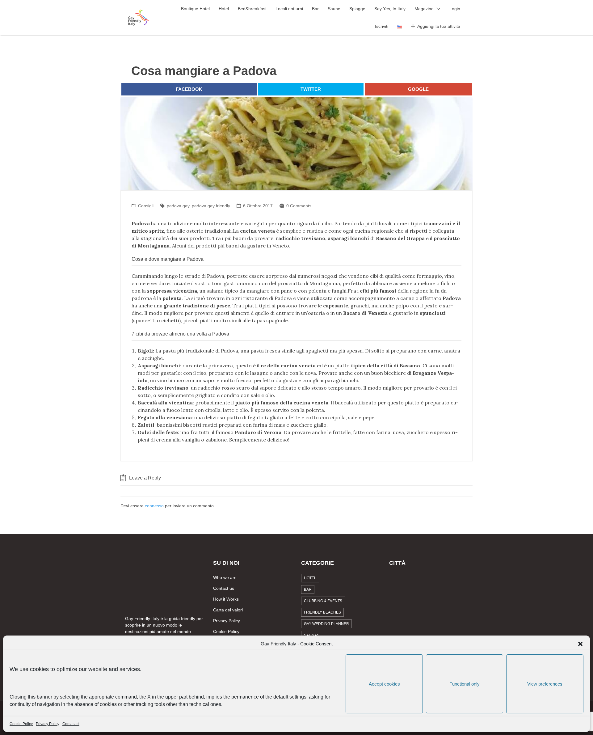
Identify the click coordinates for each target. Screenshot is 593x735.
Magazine (424, 8)
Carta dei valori (228, 609)
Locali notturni (289, 8)
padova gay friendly (211, 205)
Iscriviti (381, 26)
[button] (580, 644)
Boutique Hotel (195, 8)
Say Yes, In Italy (390, 8)
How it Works (226, 599)
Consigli (146, 205)
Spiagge (357, 8)
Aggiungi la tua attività (438, 26)
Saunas (311, 635)
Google (418, 89)
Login (454, 8)
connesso (154, 505)
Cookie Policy (21, 724)
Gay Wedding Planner (326, 624)
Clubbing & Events (323, 601)
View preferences (544, 683)
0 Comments (298, 205)
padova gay (178, 205)
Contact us (223, 588)
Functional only (464, 683)
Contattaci (70, 724)
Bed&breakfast (252, 8)
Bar (315, 8)
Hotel (224, 8)
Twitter (311, 89)
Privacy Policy (47, 724)
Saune (334, 8)
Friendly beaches (322, 612)
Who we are (225, 577)
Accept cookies (384, 683)
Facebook (189, 89)
